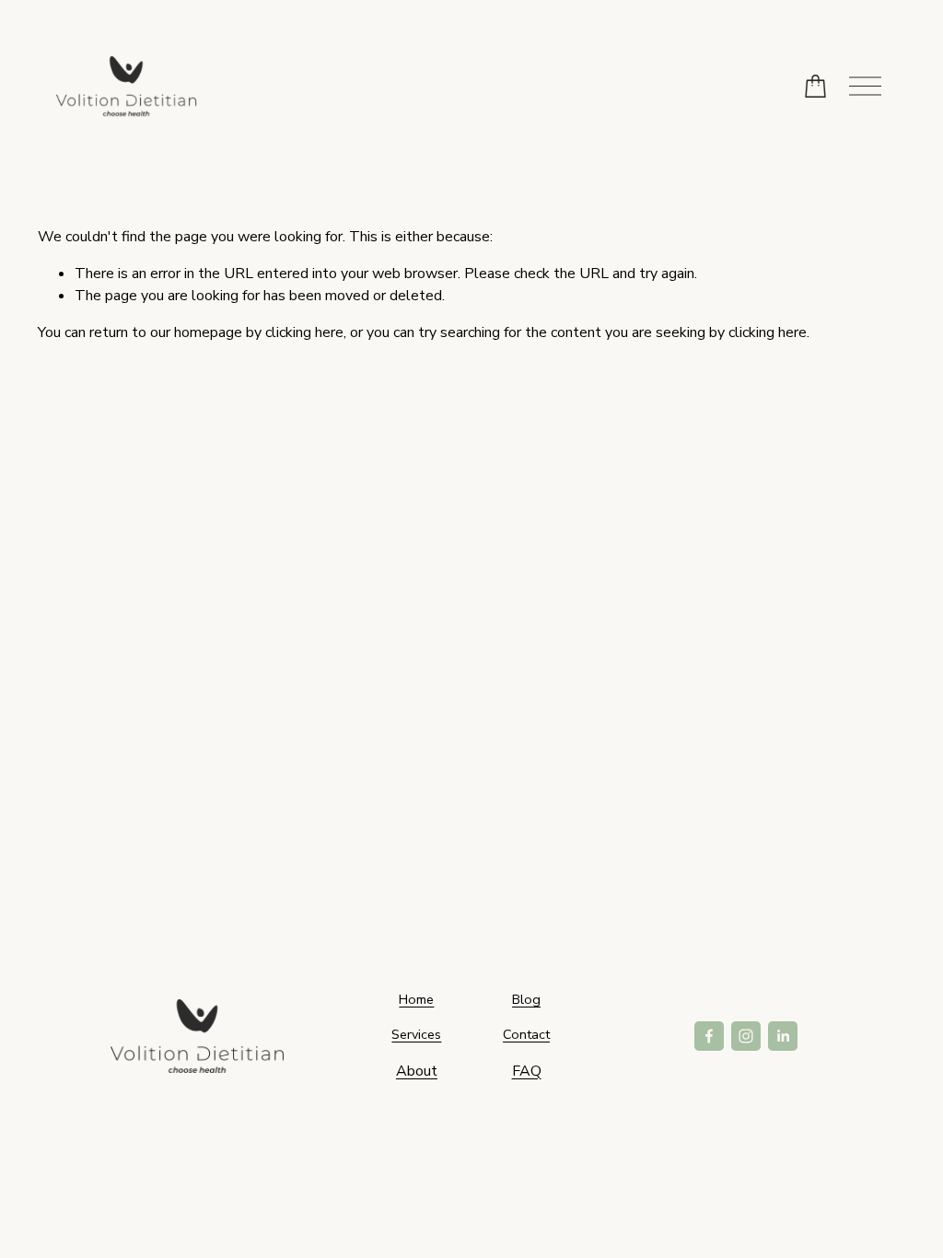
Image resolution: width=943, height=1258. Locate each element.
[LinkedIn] (782, 1036)
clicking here (304, 332)
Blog (526, 999)
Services (416, 1034)
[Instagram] (746, 1036)
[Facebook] (709, 1036)
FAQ (526, 1071)
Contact (526, 1034)
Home (416, 999)
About (416, 1071)
